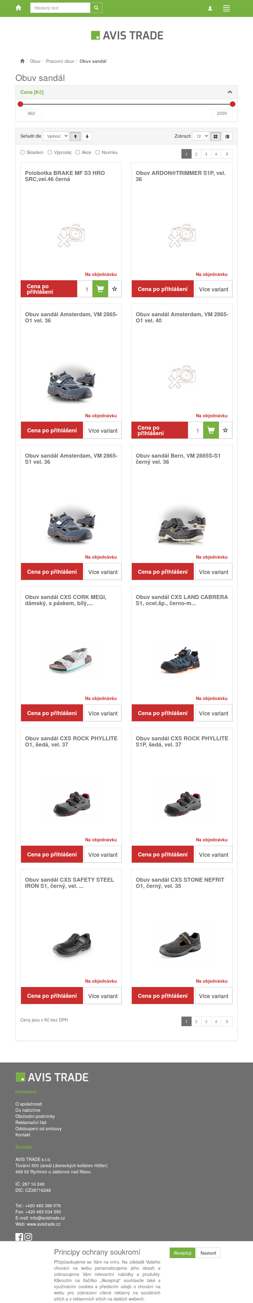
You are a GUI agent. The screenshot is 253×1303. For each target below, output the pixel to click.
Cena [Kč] (32, 91)
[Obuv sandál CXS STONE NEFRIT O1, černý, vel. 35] (182, 942)
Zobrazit (183, 136)
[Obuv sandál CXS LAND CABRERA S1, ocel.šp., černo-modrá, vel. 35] (182, 659)
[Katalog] (215, 136)
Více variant (213, 289)
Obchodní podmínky (35, 1116)
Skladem (35, 152)
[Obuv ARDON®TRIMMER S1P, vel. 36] (182, 235)
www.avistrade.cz (43, 1224)
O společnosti (28, 1104)
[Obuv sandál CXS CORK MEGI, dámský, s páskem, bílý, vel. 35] (71, 659)
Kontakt (22, 1134)
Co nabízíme (27, 1110)
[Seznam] (227, 136)
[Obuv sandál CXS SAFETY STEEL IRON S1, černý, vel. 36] (71, 942)
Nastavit (208, 1253)
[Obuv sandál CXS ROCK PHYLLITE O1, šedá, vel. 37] (71, 800)
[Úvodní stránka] (22, 61)
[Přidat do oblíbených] (115, 288)
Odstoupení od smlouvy (38, 1128)
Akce (86, 152)
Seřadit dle (30, 136)
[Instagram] (28, 1236)
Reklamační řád (30, 1122)
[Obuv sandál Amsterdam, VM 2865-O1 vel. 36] (71, 376)
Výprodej (62, 152)
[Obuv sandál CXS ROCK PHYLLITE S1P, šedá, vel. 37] (182, 800)
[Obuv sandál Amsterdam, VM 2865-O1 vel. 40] (182, 376)
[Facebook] (19, 1236)
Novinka (110, 152)
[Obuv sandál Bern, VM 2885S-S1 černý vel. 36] (182, 518)
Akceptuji (182, 1253)
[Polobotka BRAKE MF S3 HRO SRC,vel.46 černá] (71, 235)
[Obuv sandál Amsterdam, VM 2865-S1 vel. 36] (71, 518)
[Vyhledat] (96, 7)
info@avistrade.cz (47, 1218)
